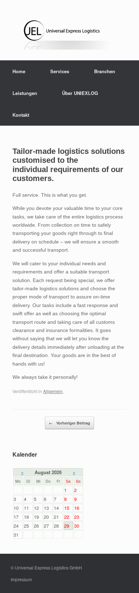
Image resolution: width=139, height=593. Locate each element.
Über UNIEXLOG (80, 93)
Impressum (21, 579)
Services (59, 71)
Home (18, 71)
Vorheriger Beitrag (69, 423)
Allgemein (53, 391)
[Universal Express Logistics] (69, 33)
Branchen (104, 71)
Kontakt (20, 114)
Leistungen (24, 93)
